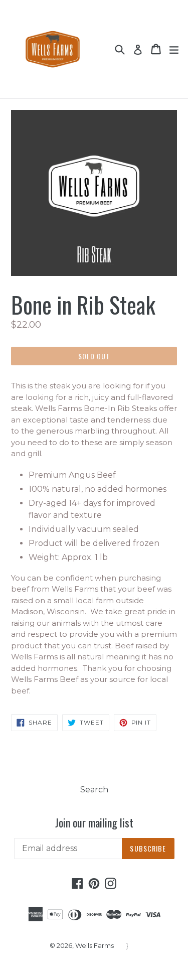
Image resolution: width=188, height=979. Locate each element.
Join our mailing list (94, 822)
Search (94, 789)
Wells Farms (94, 945)
